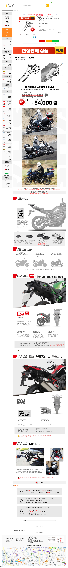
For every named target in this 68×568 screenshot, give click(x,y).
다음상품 (55, 14)
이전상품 (23, 14)
